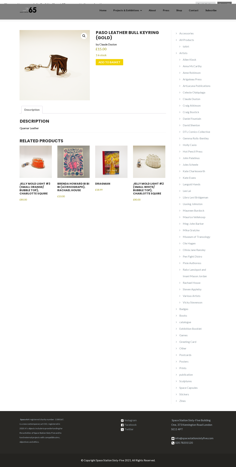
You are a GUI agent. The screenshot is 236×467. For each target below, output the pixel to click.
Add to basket (109, 62)
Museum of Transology (196, 236)
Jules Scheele (190, 164)
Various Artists (191, 295)
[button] (84, 36)
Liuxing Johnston (192, 204)
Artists (183, 53)
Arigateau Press (192, 79)
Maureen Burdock (193, 210)
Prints (182, 368)
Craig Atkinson (192, 105)
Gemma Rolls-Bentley (196, 138)
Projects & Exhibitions (126, 10)
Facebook (131, 424)
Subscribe (210, 10)
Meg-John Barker (193, 223)
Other (182, 348)
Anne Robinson (192, 72)
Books (183, 315)
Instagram (131, 420)
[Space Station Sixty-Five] (28, 9)
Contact (194, 10)
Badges (183, 309)
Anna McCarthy (192, 66)
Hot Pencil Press (192, 151)
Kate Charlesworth (194, 171)
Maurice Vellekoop (194, 217)
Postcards (185, 354)
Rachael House (191, 282)
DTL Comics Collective (196, 131)
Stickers (184, 394)
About (152, 10)
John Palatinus (191, 158)
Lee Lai (187, 190)
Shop (179, 10)
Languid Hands (191, 184)
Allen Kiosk (189, 59)
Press (166, 10)
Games (183, 335)
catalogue (185, 322)
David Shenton (191, 125)
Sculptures (185, 381)
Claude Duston (191, 99)
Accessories (186, 33)
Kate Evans (189, 177)
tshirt (186, 46)
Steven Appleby (192, 289)
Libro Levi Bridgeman (195, 197)
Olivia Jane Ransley (194, 249)
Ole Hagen (189, 243)
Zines (182, 400)
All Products (186, 39)
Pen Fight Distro (192, 256)
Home (103, 10)
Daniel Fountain (192, 118)
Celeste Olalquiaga (194, 92)
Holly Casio (190, 144)
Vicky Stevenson (192, 302)
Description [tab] (32, 109)
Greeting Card (187, 341)
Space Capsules (188, 387)
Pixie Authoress (192, 263)
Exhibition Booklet (190, 328)
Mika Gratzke (191, 230)
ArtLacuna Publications (196, 85)
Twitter (129, 429)
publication (186, 374)
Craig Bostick (191, 112)
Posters (183, 361)
